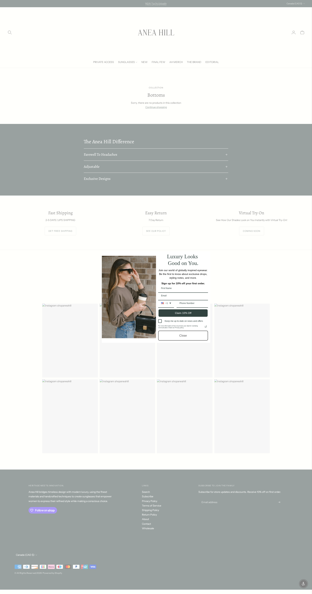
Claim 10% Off (183, 313)
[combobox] (166, 304)
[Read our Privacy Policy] (206, 327)
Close (183, 335)
